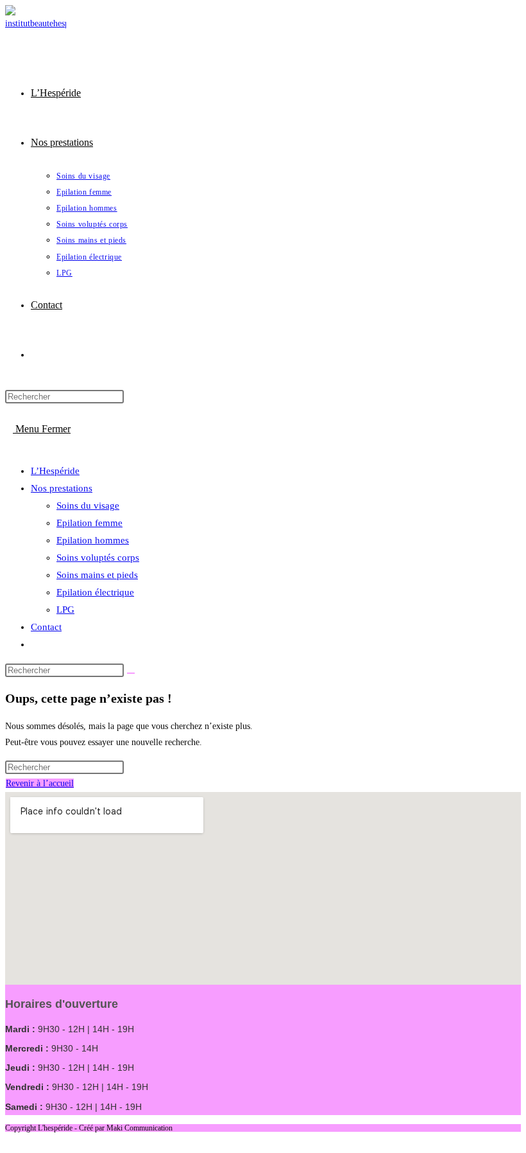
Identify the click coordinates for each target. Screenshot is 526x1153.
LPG (65, 609)
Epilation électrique (95, 592)
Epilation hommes (92, 540)
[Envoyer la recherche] (130, 673)
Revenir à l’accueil (40, 783)
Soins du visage (87, 505)
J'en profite (452, 22)
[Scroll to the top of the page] (8, 1140)
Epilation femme (89, 523)
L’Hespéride (55, 471)
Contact (46, 627)
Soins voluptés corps (97, 557)
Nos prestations (61, 488)
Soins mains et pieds (97, 575)
